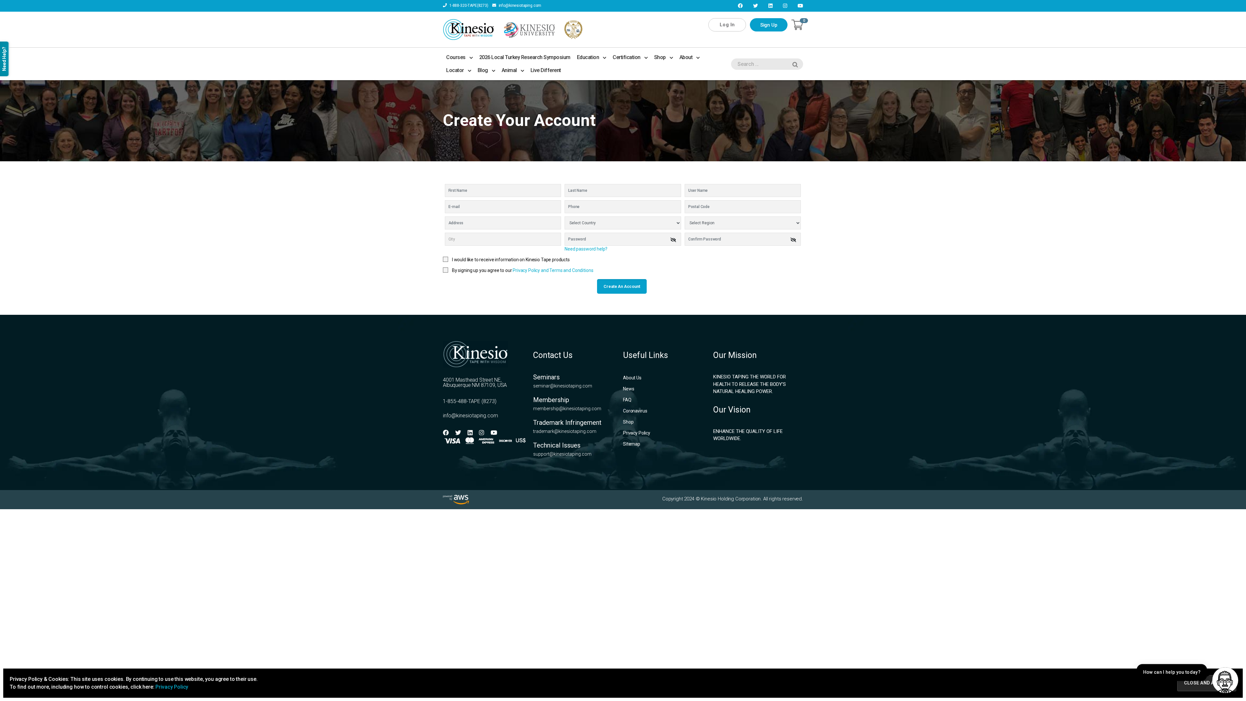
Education (588, 57)
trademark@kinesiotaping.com (564, 431)
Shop (660, 57)
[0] (797, 24)
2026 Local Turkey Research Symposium (524, 57)
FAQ (627, 399)
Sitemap (631, 444)
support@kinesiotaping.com (562, 454)
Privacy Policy (636, 433)
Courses (456, 57)
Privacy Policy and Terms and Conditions (553, 270)
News (628, 388)
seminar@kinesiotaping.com (562, 385)
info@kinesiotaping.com (520, 5)
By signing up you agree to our (522, 270)
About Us (632, 377)
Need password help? (586, 249)
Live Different (546, 70)
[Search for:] (765, 65)
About (686, 57)
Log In (727, 25)
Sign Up (768, 25)
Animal (509, 70)
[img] (673, 240)
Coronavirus (635, 410)
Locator (455, 70)
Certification (627, 57)
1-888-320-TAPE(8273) (468, 5)
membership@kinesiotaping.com (567, 408)
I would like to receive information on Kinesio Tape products (511, 259)
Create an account (622, 286)
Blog (483, 70)
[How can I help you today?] (1225, 680)
